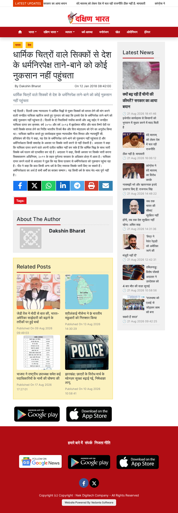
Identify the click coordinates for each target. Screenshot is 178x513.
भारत (17, 45)
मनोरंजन (104, 32)
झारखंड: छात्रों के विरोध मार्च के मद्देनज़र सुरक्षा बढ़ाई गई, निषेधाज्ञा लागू (85, 378)
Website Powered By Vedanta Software (89, 502)
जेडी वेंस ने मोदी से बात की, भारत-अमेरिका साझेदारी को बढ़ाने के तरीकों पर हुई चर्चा (38, 317)
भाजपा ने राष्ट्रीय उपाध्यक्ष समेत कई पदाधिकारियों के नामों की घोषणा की (39, 376)
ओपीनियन (132, 32)
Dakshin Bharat (30, 86)
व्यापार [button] (68, 32)
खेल (117, 32)
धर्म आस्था (87, 32)
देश (29, 45)
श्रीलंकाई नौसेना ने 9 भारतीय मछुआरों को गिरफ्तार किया (83, 315)
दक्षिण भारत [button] (50, 32)
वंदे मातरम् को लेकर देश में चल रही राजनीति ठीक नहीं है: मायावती (104, 3)
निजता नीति (102, 442)
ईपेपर (147, 32)
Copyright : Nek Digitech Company (84, 495)
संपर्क (88, 442)
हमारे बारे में (75, 442)
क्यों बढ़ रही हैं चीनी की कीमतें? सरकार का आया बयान (140, 100)
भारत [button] (31, 32)
